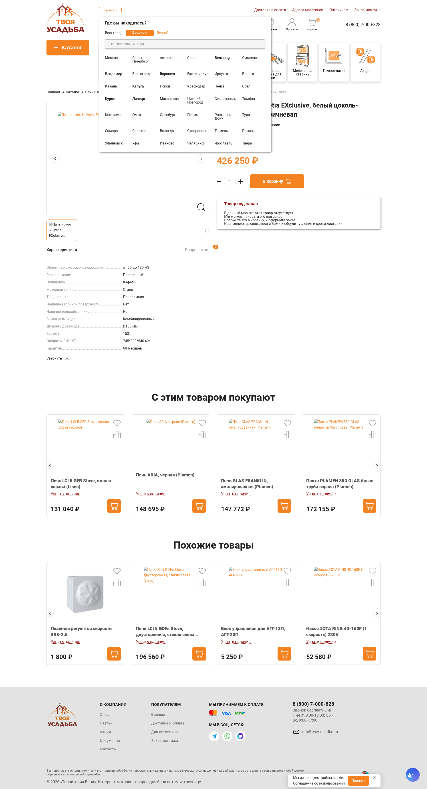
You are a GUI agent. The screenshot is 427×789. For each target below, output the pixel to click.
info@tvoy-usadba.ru (319, 731)
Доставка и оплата (270, 10)
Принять (358, 781)
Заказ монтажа (367, 10)
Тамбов (248, 99)
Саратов (139, 131)
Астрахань (168, 58)
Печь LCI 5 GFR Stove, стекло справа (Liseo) (81, 483)
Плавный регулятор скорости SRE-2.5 (81, 631)
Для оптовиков (164, 732)
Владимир (113, 74)
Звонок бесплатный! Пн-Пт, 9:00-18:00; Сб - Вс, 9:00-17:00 (313, 715)
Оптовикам (338, 10)
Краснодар (196, 86)
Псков (165, 86)
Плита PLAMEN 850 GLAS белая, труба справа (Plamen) (340, 483)
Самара (111, 131)
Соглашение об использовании (319, 783)
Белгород (222, 58)
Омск (136, 115)
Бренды (158, 714)
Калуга (138, 86)
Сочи (191, 58)
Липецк (138, 99)
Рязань (248, 131)
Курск (110, 99)
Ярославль (224, 143)
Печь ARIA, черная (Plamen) (165, 475)
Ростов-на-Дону (223, 116)
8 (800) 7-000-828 (363, 24)
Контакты (108, 749)
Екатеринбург (198, 74)
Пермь (192, 115)
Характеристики (61, 249)
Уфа (135, 143)
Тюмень (221, 131)
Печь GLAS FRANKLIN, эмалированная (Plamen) (247, 483)
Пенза (220, 86)
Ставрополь (197, 131)
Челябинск (196, 143)
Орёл (246, 86)
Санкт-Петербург (140, 59)
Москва (111, 58)
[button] (50, 465)
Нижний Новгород (195, 100)
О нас (105, 714)
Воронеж (109, 10)
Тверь (247, 143)
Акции (105, 732)
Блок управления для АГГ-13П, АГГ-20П (253, 631)
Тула (246, 115)
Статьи (106, 723)
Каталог (72, 48)
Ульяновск (114, 143)
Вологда (167, 131)
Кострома (113, 115)
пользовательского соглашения (192, 770)
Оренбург (167, 115)
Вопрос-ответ (197, 249)
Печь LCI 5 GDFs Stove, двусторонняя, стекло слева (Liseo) (165, 632)
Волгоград (141, 74)
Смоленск (250, 58)
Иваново (167, 143)
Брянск (248, 74)
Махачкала (169, 99)
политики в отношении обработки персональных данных (124, 770)
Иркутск (221, 74)
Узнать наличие (65, 493)
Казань (111, 86)
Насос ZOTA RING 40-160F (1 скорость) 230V (336, 631)
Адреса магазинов (307, 10)
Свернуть (54, 358)
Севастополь (225, 99)
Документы (110, 740)
